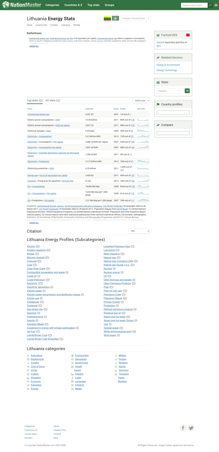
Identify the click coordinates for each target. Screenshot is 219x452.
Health (78, 366)
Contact (57, 433)
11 (131, 154)
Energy (34, 388)
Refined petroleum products (118, 309)
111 (133, 200)
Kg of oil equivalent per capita (53, 175)
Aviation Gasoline (36, 250)
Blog (56, 437)
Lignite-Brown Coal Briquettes (43, 339)
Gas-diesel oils (35, 309)
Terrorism (124, 370)
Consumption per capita (50, 147)
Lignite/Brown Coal (37, 335)
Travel (121, 377)
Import (77, 370)
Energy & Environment (168, 64)
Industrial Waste (35, 324)
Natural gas (110, 257)
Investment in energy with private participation (51, 327)
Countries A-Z (31, 430)
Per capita (58, 141)
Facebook (183, 427)
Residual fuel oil (112, 313)
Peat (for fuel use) (113, 290)
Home (29, 24)
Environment (81, 355)
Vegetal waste (111, 327)
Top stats (34, 100)
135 (133, 119)
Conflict (35, 362)
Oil (29, 186)
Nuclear (108, 268)
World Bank (122, 208)
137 (122, 169)
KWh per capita (63, 125)
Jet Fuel (31, 331)
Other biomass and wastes (118, 279)
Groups (110, 5)
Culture (35, 374)
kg (72, 38)
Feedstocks (33, 302)
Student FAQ (60, 430)
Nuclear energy (112, 272)
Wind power (110, 335)
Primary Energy (112, 302)
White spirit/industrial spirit (117, 331)
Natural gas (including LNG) (118, 261)
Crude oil (32, 276)
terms (191, 445)
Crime (34, 370)
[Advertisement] (88, 71)
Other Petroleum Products (117, 283)
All (187, 90)
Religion (123, 362)
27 (132, 161)
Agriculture (36, 355)
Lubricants (109, 250)
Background (37, 359)
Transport (124, 374)
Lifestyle (79, 385)
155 (133, 141)
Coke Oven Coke (36, 268)
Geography (81, 359)
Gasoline (32, 180)
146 (133, 147)
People (122, 359)
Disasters (36, 377)
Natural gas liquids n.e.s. (117, 264)
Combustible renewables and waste (46, 272)
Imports (31, 320)
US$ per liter (67, 180)
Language (80, 381)
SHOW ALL (34, 46)
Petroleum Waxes (113, 298)
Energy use (33, 175)
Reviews (28, 437)
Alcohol (31, 246)
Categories (52, 5)
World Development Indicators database (83, 206)
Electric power (34, 290)
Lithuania (65, 24)
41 (132, 130)
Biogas (30, 253)
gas (159, 45)
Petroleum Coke (112, 294)
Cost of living (38, 366)
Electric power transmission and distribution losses (53, 294)
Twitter (190, 427)
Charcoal (32, 261)
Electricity (32, 136)
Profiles (54, 24)
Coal (29, 264)
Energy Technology (167, 70)
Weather (122, 381)
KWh (58, 119)
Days (48, 130)
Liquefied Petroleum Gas (117, 246)
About (56, 426)
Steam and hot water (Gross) (119, 320)
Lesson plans (31, 433)
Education (36, 385)
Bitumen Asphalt (35, 257)
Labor (78, 377)
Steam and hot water (114, 316)
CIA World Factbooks (113, 206)
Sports (122, 366)
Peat (106, 287)
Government (81, 362)
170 (132, 193)
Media (78, 388)
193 (133, 186)
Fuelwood (32, 305)
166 (133, 180)
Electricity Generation (38, 287)
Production (44, 161)
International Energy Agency (50, 206)
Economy (36, 381)
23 (132, 136)
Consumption (45, 136)
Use (106, 324)
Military (122, 355)
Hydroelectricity (35, 316)
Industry (79, 374)
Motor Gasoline (112, 253)
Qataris (160, 42)
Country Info (41, 24)
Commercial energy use (60, 38)
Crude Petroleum (36, 279)
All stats (52, 100)
